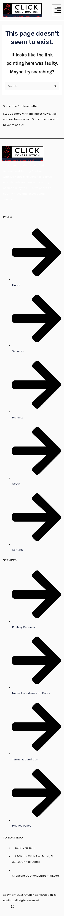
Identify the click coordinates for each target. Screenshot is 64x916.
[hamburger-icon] (56, 10)
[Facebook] (4, 906)
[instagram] (12, 906)
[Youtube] (21, 906)
